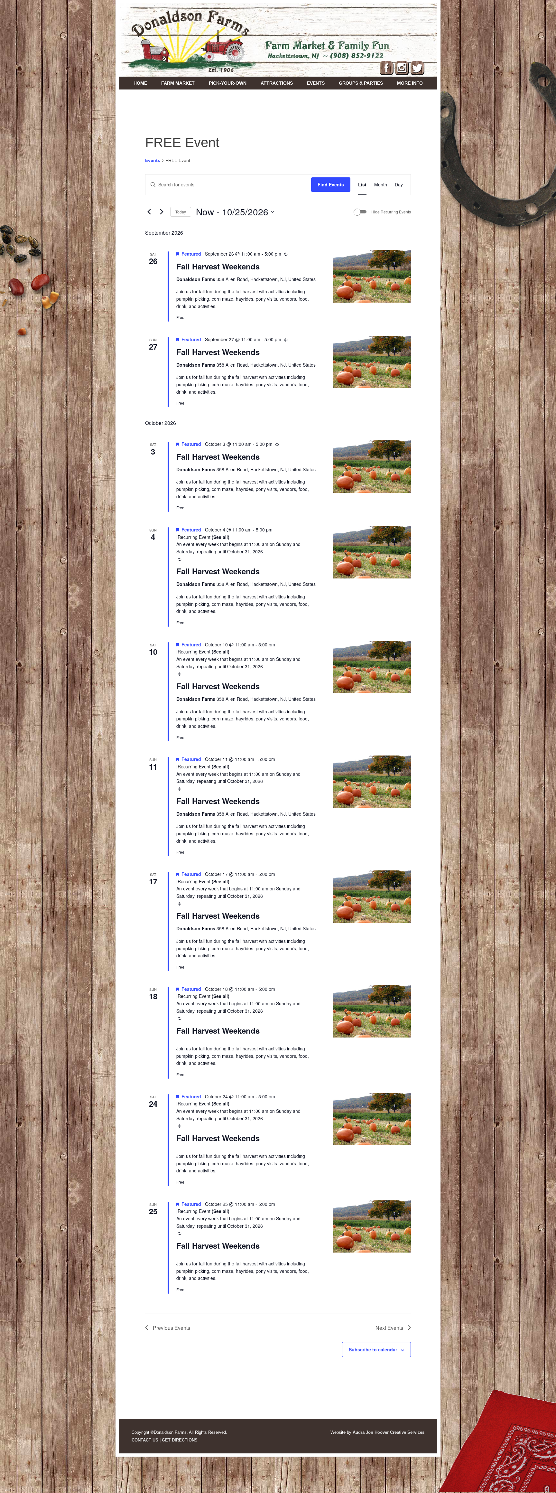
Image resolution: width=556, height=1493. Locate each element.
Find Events (331, 184)
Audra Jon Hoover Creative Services (388, 1432)
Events (316, 83)
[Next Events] (161, 212)
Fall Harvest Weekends (218, 266)
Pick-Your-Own (227, 83)
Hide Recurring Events (391, 211)
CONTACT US (145, 1440)
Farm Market (178, 83)
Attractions (277, 83)
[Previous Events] (149, 212)
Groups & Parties (361, 83)
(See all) (220, 537)
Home (140, 83)
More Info (410, 83)
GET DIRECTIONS (180, 1440)
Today (180, 211)
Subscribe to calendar (373, 1349)
